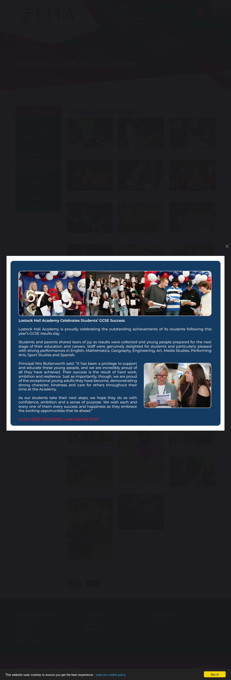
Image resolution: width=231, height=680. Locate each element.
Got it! (215, 674)
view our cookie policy (111, 674)
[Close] (227, 246)
